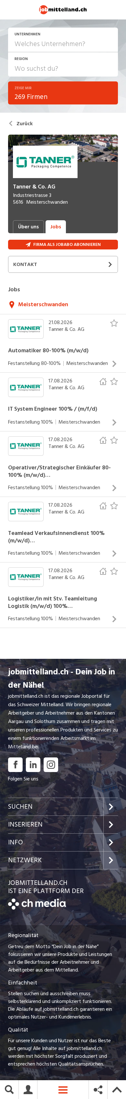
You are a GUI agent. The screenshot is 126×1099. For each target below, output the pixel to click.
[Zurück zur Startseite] (37, 908)
